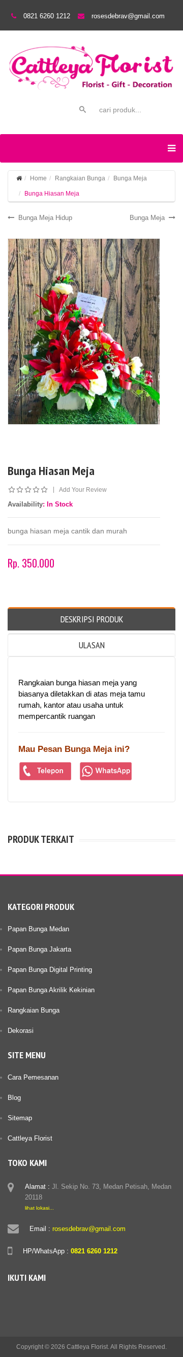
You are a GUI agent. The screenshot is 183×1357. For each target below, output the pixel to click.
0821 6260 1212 (46, 16)
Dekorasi (21, 1030)
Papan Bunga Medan (38, 929)
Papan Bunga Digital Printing (50, 969)
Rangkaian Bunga (80, 178)
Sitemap (20, 1118)
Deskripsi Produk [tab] (91, 619)
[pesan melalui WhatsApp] (106, 771)
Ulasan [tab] (92, 645)
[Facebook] (16, 1299)
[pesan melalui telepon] (45, 771)
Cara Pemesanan (33, 1077)
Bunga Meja (130, 178)
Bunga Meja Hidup (45, 218)
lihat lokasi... (39, 1208)
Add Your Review (83, 489)
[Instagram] (55, 1299)
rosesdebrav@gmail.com (128, 16)
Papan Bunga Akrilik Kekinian (51, 990)
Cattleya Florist (30, 1138)
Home (38, 178)
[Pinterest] (74, 1299)
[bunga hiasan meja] (84, 331)
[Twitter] (35, 1299)
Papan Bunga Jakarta (39, 949)
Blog (14, 1097)
